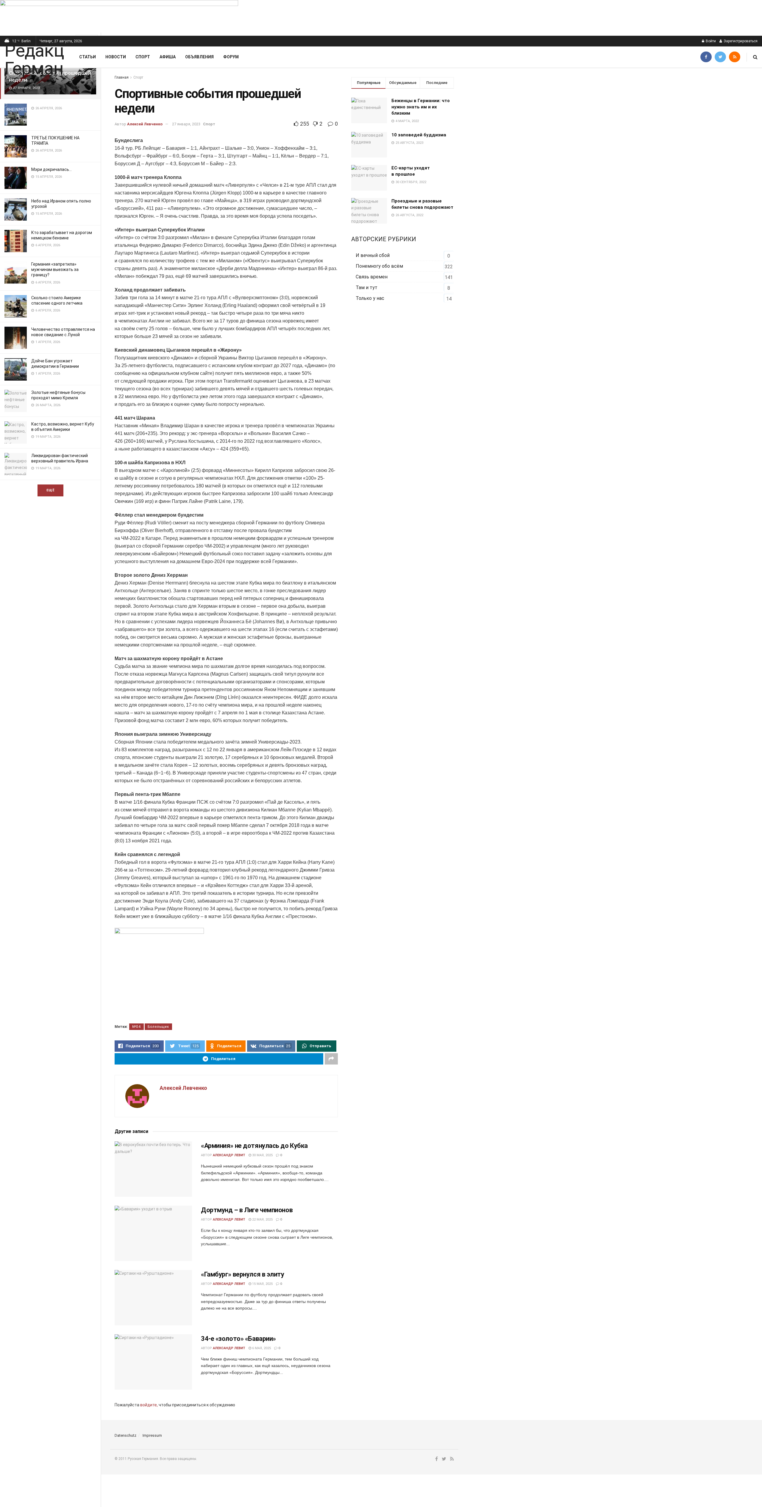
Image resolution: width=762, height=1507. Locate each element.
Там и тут (366, 287)
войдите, (149, 1404)
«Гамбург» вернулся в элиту (242, 1274)
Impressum (152, 1435)
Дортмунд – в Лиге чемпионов (247, 1210)
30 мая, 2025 (262, 1155)
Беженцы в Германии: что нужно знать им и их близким (420, 107)
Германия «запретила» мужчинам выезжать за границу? (55, 269)
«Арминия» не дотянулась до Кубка (254, 1145)
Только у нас (370, 298)
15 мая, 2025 (262, 1284)
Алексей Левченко (145, 124)
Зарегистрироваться (740, 41)
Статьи (87, 56)
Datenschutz (125, 1435)
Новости (115, 56)
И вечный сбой (373, 255)
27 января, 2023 (186, 124)
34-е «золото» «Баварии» (238, 1338)
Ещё (50, 490)
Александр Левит (229, 1155)
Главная (122, 77)
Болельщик (158, 1027)
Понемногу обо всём (379, 266)
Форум (231, 56)
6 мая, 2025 (261, 1348)
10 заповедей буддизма (418, 135)
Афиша (168, 56)
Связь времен (372, 277)
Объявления (199, 56)
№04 (136, 1027)
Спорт (142, 56)
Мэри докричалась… (51, 169)
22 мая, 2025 (262, 1219)
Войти (710, 41)
